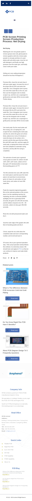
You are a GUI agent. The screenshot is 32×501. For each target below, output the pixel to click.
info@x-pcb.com (10, 431)
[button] (28, 3)
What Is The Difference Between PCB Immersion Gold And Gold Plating (15, 290)
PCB (20, 249)
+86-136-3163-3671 (9, 426)
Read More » (6, 474)
